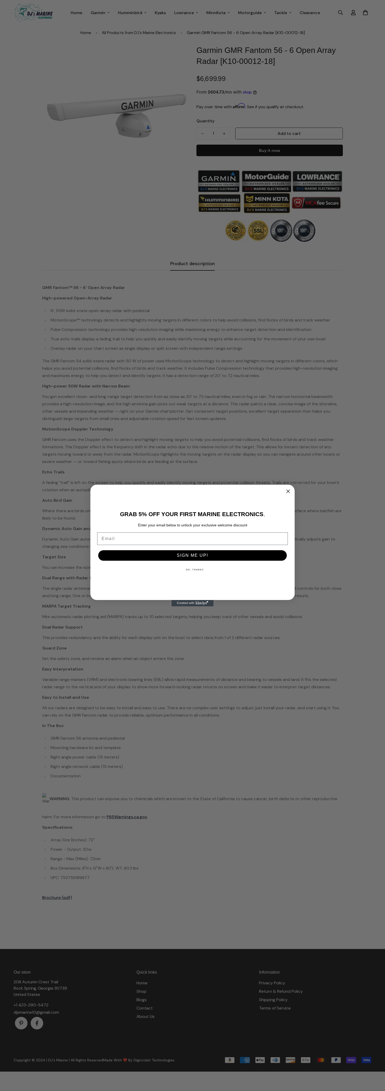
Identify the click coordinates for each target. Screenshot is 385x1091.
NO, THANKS (195, 570)
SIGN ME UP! (192, 555)
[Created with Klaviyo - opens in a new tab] (192, 603)
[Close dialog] (288, 491)
